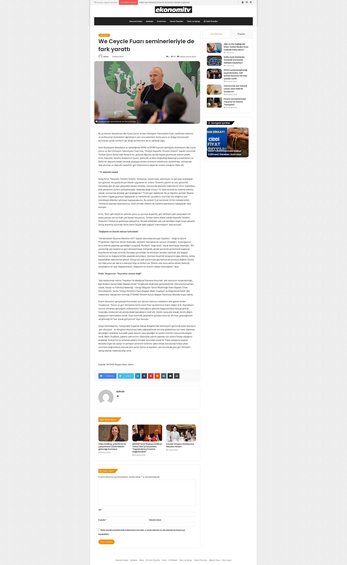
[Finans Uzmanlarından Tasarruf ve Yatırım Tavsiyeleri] (214, 103)
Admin (105, 57)
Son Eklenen (216, 34)
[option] (228, 142)
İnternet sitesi (155, 520)
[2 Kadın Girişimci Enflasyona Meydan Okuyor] (181, 433)
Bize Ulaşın (227, 560)
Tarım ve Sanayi (193, 21)
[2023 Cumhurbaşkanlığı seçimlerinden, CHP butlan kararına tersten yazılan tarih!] (214, 74)
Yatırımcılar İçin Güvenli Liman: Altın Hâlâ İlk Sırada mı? (235, 89)
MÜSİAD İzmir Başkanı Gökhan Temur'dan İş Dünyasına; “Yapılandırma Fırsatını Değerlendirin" (147, 448)
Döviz (141, 560)
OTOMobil (173, 560)
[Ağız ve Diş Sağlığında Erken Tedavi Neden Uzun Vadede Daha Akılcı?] (214, 48)
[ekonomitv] (173, 9)
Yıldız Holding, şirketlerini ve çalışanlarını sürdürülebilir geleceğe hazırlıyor (112, 446)
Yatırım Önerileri (176, 21)
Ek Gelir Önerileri (211, 21)
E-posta (102, 520)
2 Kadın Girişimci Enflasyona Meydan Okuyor (180, 445)
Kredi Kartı (161, 21)
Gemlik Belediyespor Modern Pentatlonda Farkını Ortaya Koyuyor (226, 151)
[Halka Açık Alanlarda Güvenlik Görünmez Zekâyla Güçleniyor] (214, 61)
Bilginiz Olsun (214, 560)
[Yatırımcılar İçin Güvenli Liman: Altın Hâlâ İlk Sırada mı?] (214, 90)
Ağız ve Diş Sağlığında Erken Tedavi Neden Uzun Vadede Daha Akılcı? (236, 47)
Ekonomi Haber (135, 21)
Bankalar (149, 21)
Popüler (241, 34)
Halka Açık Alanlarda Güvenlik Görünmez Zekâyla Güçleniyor (234, 60)
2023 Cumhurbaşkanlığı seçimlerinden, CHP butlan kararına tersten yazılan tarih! (173, 2)
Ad (100, 510)
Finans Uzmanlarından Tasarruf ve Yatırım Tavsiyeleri (235, 102)
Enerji (164, 560)
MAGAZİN (104, 35)
